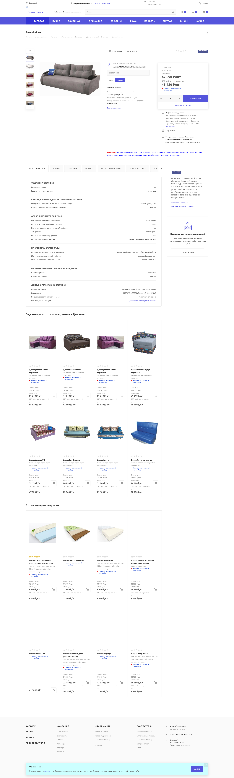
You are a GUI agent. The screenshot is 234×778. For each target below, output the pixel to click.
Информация (102, 726)
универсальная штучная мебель (142, 300)
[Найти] (173, 12)
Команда (61, 743)
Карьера (60, 747)
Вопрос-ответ (143, 743)
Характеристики (37, 168)
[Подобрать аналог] (53, 690)
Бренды (98, 745)
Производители (35, 743)
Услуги (30, 737)
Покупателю (144, 726)
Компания (63, 726)
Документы (62, 735)
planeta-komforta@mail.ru (181, 734)
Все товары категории (179, 203)
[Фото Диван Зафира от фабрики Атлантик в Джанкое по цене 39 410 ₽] (70, 79)
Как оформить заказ (111, 168)
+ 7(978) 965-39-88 (82, 3)
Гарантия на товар (102, 739)
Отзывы (89, 168)
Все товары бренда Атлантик (182, 206)
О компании (62, 731)
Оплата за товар (138, 168)
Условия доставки (103, 735)
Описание (72, 168)
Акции (29, 731)
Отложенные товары (146, 735)
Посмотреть (170, 126)
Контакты (61, 751)
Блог (139, 747)
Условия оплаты (102, 731)
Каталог (31, 726)
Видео (56, 168)
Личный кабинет (144, 731)
